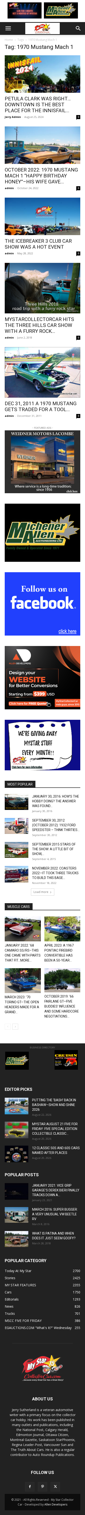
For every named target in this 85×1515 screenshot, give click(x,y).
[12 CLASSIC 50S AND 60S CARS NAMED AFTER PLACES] (16, 1154)
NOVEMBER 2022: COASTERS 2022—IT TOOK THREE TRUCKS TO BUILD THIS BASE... (55, 873)
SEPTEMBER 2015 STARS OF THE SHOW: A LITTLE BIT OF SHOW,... (54, 849)
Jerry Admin (13, 117)
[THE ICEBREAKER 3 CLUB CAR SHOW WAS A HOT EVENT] (42, 216)
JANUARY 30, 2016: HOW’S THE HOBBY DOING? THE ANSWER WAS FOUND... (55, 801)
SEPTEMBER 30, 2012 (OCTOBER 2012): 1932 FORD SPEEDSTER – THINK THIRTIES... (56, 825)
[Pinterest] (42, 1487)
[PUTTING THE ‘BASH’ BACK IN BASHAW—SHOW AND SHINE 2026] (16, 1106)
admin (9, 188)
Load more (41, 892)
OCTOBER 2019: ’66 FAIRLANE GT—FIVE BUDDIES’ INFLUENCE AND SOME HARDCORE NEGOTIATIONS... (61, 1006)
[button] (8, 28)
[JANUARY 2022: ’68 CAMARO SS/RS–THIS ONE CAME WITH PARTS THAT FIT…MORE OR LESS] (23, 928)
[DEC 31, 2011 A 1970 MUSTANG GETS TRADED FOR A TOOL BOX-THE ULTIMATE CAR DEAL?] (42, 372)
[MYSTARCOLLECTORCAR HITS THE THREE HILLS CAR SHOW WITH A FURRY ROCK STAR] (42, 288)
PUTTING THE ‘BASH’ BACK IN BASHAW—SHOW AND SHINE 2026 (54, 1104)
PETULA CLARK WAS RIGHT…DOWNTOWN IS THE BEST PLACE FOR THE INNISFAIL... (38, 104)
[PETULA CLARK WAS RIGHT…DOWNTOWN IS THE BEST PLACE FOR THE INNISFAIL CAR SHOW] (42, 74)
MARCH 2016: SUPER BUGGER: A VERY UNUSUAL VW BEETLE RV (55, 1214)
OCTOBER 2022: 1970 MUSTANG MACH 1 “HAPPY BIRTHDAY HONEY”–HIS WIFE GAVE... (41, 176)
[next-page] (15, 1027)
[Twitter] (55, 1487)
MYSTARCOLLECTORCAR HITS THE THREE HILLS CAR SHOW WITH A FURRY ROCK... (39, 325)
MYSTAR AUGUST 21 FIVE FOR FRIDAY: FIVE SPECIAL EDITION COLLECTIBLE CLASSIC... (55, 1128)
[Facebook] (29, 1487)
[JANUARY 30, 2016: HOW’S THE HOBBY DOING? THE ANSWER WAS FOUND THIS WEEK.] (16, 802)
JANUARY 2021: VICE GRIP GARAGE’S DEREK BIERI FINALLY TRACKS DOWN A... (55, 1190)
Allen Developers (55, 1504)
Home (9, 40)
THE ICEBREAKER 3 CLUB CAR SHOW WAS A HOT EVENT (38, 244)
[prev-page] (8, 1027)
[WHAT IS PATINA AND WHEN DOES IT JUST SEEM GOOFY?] (16, 1239)
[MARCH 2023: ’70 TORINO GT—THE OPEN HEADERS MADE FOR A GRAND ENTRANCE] (23, 980)
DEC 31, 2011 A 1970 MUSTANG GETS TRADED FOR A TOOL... (40, 406)
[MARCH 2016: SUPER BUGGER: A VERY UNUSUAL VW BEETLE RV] (16, 1215)
